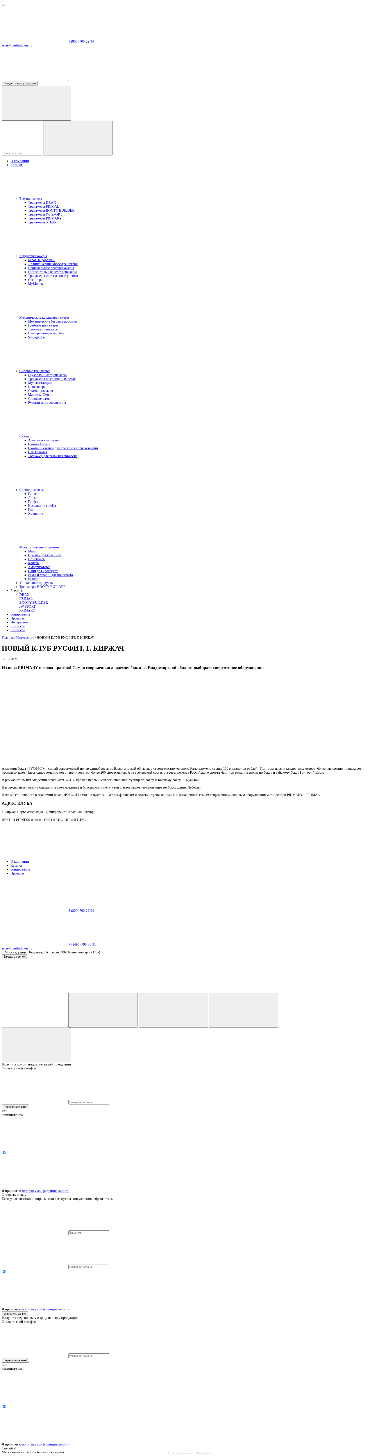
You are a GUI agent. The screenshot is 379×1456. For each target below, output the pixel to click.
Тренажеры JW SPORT (45, 214)
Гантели (34, 494)
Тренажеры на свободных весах (52, 379)
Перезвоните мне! (15, 1106)
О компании (20, 161)
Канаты (33, 563)
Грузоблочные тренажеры (47, 375)
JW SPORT (27, 606)
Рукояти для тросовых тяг (47, 402)
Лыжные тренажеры (43, 329)
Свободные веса (31, 490)
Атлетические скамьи (44, 440)
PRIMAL (26, 598)
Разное (33, 579)
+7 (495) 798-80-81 (82, 944)
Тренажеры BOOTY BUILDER (51, 210)
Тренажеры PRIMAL (43, 206)
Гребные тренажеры (43, 325)
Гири (32, 509)
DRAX (24, 594)
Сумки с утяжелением (44, 555)
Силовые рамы (39, 398)
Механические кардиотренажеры (44, 317)
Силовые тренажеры (34, 371)
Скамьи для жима (41, 391)
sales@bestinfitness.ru (17, 45)
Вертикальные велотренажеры (51, 268)
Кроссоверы (37, 387)
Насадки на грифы (42, 505)
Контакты (18, 626)
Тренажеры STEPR (42, 222)
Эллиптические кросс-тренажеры (53, 264)
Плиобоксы (36, 559)
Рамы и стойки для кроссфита (50, 575)
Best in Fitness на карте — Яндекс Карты (189, 1453)
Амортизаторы (39, 567)
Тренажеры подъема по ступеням (53, 276)
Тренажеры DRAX (42, 202)
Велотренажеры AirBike (46, 333)
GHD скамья (37, 452)
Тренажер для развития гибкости (52, 456)
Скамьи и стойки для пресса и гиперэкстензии (63, 448)
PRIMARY (27, 610)
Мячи (32, 551)
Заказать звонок (14, 956)
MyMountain (37, 283)
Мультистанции (40, 383)
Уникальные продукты (36, 583)
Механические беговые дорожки (52, 321)
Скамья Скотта (39, 444)
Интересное (19, 622)
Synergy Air (36, 337)
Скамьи (25, 436)
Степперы (35, 280)
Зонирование (20, 614)
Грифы (33, 501)
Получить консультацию (20, 83)
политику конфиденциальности (46, 1191)
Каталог (17, 165)
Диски (33, 498)
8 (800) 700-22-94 (81, 41)
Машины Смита (40, 394)
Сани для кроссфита (43, 571)
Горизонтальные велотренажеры (52, 272)
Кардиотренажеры (33, 256)
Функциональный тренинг (39, 547)
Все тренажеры (30, 198)
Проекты (17, 618)
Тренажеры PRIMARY (45, 218)
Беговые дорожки (41, 260)
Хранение (35, 513)
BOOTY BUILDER (33, 602)
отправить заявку (15, 1313)
